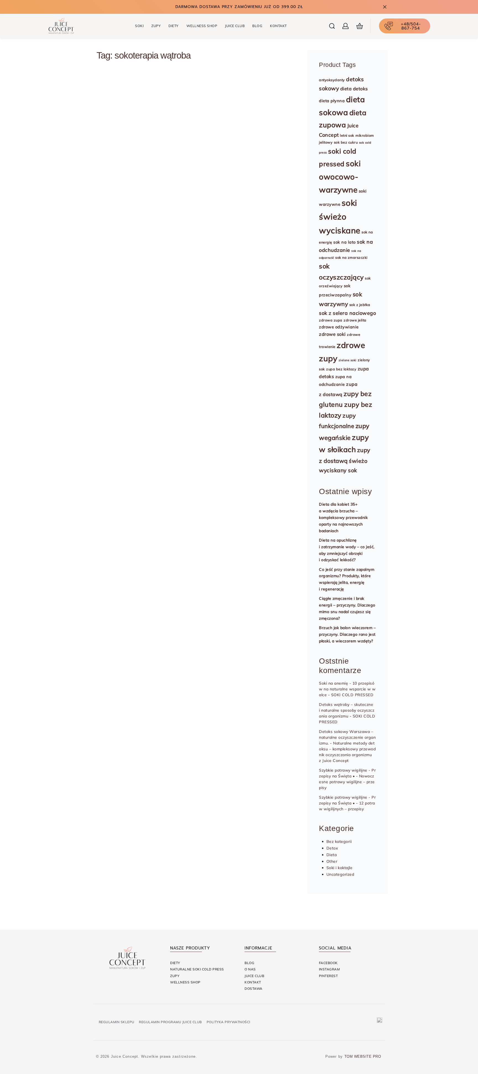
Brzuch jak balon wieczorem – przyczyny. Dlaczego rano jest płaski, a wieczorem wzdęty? (347, 634)
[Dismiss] (384, 7)
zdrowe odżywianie (339, 326)
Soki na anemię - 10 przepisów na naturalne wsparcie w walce (347, 689)
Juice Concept (122, 317)
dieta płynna (332, 100)
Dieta (331, 854)
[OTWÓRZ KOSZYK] (359, 26)
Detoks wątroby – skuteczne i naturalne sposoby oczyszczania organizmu (346, 710)
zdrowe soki (332, 334)
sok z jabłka (359, 304)
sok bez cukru (346, 142)
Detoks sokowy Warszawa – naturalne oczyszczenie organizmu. (347, 737)
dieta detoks (354, 88)
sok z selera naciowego (347, 313)
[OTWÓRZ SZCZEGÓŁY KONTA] (345, 26)
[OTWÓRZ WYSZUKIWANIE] (332, 26)
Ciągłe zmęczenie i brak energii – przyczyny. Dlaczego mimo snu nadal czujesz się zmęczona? (347, 608)
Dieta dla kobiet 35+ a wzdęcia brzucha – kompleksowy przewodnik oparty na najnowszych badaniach (343, 517)
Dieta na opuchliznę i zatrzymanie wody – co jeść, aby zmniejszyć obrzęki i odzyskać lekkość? (347, 550)
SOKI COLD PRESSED (352, 694)
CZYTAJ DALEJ (127, 354)
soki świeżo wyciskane (339, 216)
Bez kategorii (339, 841)
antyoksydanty (332, 80)
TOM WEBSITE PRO (363, 1056)
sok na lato (344, 242)
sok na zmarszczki (351, 257)
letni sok (347, 135)
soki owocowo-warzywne (340, 176)
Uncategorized (340, 874)
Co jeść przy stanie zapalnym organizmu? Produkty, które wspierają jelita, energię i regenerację (346, 579)
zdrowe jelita (355, 320)
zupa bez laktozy (341, 369)
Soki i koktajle (124, 268)
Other (331, 861)
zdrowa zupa (330, 320)
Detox (332, 848)
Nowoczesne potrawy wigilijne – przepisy (347, 782)
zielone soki (348, 360)
